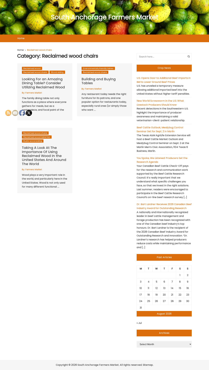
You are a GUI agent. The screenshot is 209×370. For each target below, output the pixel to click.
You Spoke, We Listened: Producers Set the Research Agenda (162, 160)
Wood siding (57, 72)
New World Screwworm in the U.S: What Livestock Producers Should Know (160, 103)
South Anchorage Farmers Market (104, 17)
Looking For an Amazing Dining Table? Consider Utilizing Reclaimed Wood (43, 83)
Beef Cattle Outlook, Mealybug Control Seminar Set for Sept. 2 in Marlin (160, 129)
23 (187, 294)
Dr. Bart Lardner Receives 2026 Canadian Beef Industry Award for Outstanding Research (164, 206)
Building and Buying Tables (99, 81)
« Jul (139, 323)
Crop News (164, 68)
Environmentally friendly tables (98, 68)
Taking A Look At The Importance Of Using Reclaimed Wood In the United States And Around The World (44, 155)
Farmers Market (33, 92)
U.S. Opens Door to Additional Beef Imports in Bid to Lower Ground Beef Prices (163, 80)
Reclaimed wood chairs (35, 72)
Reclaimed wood (32, 68)
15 (180, 288)
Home (20, 38)
